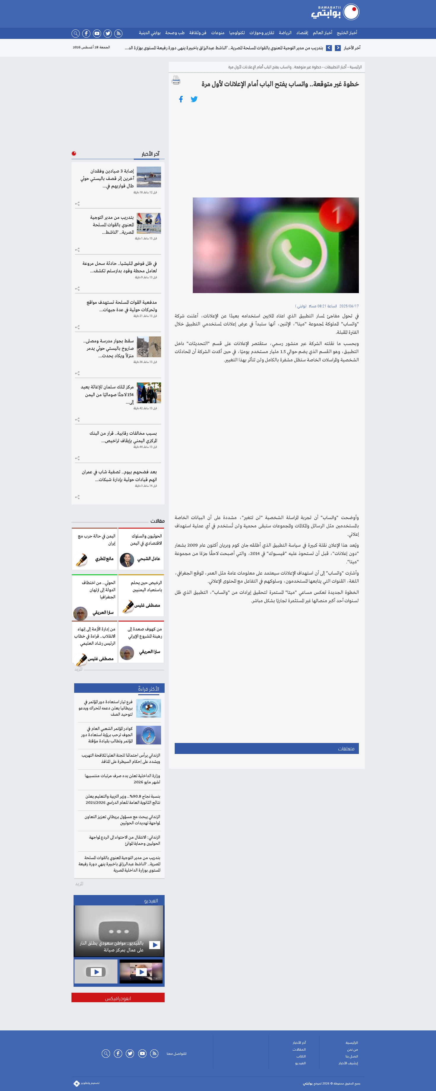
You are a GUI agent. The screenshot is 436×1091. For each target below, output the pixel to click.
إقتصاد (302, 33)
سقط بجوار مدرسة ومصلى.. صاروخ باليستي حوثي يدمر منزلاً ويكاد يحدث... (108, 348)
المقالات (299, 1049)
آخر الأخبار (299, 1043)
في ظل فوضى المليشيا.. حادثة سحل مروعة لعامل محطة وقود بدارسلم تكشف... (119, 267)
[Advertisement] (267, 150)
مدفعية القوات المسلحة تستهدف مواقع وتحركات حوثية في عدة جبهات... (122, 306)
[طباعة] (176, 80)
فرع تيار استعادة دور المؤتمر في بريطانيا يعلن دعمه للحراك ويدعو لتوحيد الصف (106, 708)
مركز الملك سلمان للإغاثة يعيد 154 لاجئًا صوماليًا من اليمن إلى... (107, 394)
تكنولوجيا (237, 33)
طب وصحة (174, 33)
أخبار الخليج (347, 33)
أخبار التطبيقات (335, 66)
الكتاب (301, 1056)
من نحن (352, 1049)
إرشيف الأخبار (348, 1063)
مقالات (158, 520)
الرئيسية (356, 66)
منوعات (218, 33)
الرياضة (285, 33)
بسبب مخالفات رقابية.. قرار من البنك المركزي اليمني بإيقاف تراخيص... (123, 437)
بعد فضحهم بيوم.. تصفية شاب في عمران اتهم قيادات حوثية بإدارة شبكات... (119, 476)
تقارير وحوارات (261, 33)
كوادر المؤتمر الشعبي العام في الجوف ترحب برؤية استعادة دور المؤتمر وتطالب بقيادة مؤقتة (107, 735)
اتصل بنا (352, 1056)
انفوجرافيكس (118, 998)
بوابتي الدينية (149, 33)
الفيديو (300, 1063)
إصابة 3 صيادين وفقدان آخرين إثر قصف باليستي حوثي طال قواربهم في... (107, 178)
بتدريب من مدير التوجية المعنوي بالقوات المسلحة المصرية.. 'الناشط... (112, 225)
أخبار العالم (322, 33)
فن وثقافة (197, 33)
